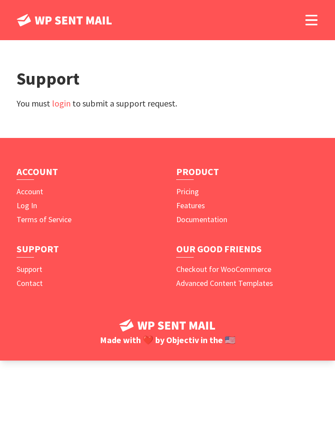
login (61, 103)
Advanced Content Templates (224, 283)
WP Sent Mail (65, 20)
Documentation (201, 219)
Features (190, 205)
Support (29, 269)
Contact (30, 283)
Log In (27, 205)
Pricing (187, 191)
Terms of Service (44, 219)
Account (30, 191)
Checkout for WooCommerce (223, 269)
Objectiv (182, 339)
